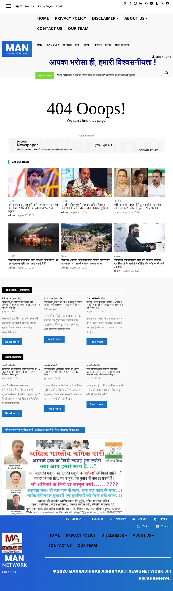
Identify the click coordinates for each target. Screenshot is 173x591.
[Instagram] (135, 3)
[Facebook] (130, 3)
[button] (166, 72)
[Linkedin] (140, 3)
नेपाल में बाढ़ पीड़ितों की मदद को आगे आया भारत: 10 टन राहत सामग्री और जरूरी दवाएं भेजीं (33, 262)
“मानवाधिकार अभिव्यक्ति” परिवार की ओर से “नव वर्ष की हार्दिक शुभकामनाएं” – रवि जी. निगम (61, 372)
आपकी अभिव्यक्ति (9, 365)
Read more (12, 341)
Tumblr (163, 519)
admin (11, 215)
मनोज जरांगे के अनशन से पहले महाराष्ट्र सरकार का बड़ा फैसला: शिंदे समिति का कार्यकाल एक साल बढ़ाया (33, 208)
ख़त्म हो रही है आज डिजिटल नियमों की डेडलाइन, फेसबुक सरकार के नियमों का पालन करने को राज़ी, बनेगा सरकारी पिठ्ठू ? (104, 372)
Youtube (166, 526)
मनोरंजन (117, 256)
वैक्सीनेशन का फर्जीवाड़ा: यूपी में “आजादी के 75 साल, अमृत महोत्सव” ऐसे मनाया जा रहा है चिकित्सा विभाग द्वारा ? (21, 372)
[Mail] (146, 3)
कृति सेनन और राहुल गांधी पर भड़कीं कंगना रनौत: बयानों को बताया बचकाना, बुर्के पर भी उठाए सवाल (137, 206)
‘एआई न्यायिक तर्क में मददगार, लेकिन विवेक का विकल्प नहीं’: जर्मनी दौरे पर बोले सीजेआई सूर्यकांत (96, 75)
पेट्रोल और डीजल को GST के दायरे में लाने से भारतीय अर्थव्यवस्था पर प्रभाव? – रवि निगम (63, 303)
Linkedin (142, 519)
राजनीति (11, 201)
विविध (63, 256)
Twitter (146, 526)
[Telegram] (151, 3)
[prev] (161, 75)
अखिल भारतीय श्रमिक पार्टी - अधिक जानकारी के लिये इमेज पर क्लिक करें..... (43, 430)
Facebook (97, 519)
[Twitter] (162, 3)
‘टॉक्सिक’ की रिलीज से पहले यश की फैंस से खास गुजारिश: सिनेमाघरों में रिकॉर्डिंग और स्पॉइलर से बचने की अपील (139, 263)
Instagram (120, 519)
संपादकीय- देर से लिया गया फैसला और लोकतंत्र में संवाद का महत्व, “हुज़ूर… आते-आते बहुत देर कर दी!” (21, 305)
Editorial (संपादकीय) (11, 298)
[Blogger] (124, 3)
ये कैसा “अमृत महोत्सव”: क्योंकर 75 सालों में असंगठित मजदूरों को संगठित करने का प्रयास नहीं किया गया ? (104, 305)
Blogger (76, 519)
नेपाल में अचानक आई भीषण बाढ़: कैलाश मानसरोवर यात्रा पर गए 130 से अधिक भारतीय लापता (85, 262)
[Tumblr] (156, 3)
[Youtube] (167, 3)
